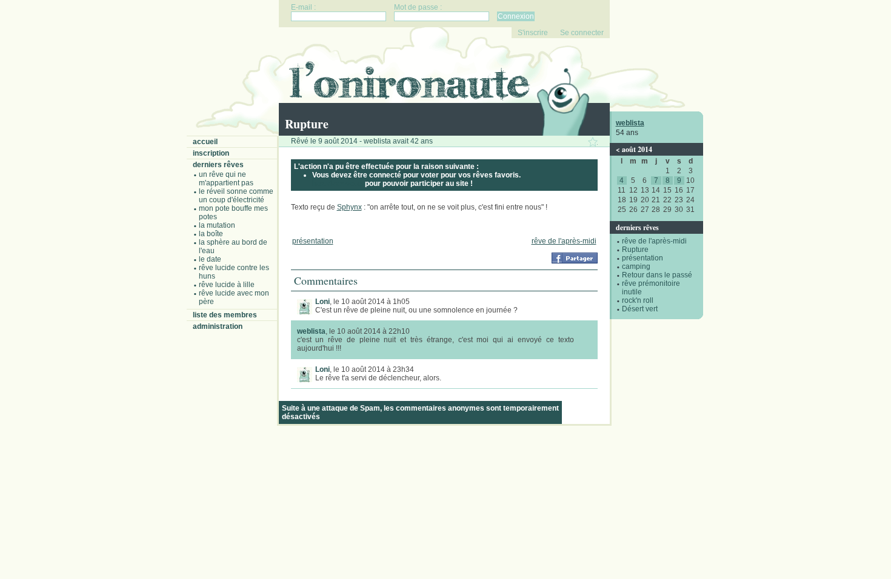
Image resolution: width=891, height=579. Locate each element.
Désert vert (640, 309)
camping (636, 266)
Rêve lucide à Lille (227, 284)
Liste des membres (225, 315)
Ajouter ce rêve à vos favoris (593, 142)
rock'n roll (637, 300)
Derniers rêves (218, 164)
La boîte (211, 234)
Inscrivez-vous (337, 183)
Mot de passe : (418, 7)
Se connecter (582, 32)
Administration (217, 326)
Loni (322, 301)
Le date (210, 259)
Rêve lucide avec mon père (234, 297)
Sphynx (349, 207)
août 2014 (637, 149)
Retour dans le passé (657, 275)
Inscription (211, 153)
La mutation (217, 225)
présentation (642, 258)
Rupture (635, 249)
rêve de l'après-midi (654, 241)
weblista (630, 123)
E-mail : (303, 7)
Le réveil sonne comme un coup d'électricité (236, 195)
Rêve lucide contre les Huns (234, 271)
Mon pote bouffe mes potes (233, 212)
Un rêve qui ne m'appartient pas (226, 178)
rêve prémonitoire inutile (651, 287)
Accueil (205, 141)
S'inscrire (533, 32)
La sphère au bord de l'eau (233, 246)
